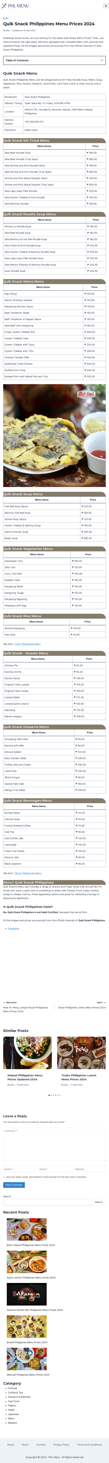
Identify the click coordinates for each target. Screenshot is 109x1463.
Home (10, 1444)
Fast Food (13, 1401)
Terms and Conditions (89, 1444)
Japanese (13, 1414)
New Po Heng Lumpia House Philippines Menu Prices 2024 (25, 1007)
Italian (11, 1409)
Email (44, 1169)
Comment (10, 1131)
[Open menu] (105, 6)
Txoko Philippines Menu (27, 644)
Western (12, 1422)
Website (79, 1169)
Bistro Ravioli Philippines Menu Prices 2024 (31, 1245)
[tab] (49, 1095)
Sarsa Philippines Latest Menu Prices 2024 (82, 1005)
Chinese (12, 1388)
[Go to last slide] (8, 1064)
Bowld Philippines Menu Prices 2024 (27, 1342)
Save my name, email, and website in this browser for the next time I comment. (46, 1177)
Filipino (12, 1405)
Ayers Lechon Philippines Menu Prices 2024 (31, 1277)
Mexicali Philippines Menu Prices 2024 (28, 1374)
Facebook (13, 928)
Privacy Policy (61, 1444)
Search (7, 1196)
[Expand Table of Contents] (101, 60)
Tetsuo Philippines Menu (27, 873)
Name (8, 1169)
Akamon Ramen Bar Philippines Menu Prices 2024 (35, 1310)
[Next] (101, 1064)
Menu (6, 18)
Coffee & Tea (15, 1392)
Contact (41, 1444)
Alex (8, 30)
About (25, 1444)
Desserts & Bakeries (19, 1396)
